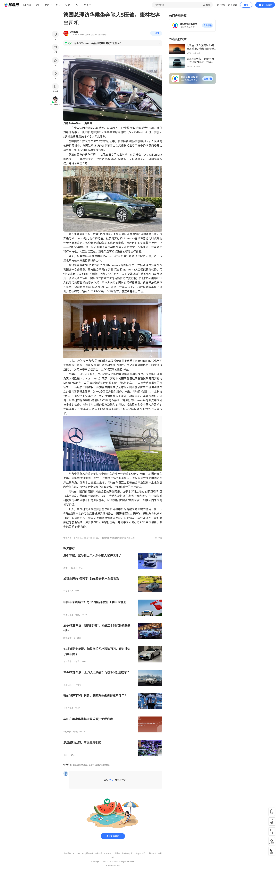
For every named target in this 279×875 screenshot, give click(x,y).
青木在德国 (68, 615)
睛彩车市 (67, 638)
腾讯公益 (134, 853)
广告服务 (116, 853)
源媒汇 (66, 568)
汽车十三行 (68, 591)
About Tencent (78, 853)
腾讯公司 (109, 865)
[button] (207, 25)
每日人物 (67, 661)
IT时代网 (67, 732)
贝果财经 (67, 685)
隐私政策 (98, 853)
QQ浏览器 (143, 853)
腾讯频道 (152, 853)
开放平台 (107, 853)
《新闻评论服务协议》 (102, 765)
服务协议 (89, 853)
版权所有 (116, 865)
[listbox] (112, 651)
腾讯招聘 (125, 853)
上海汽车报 (68, 708)
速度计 (66, 755)
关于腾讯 (67, 853)
